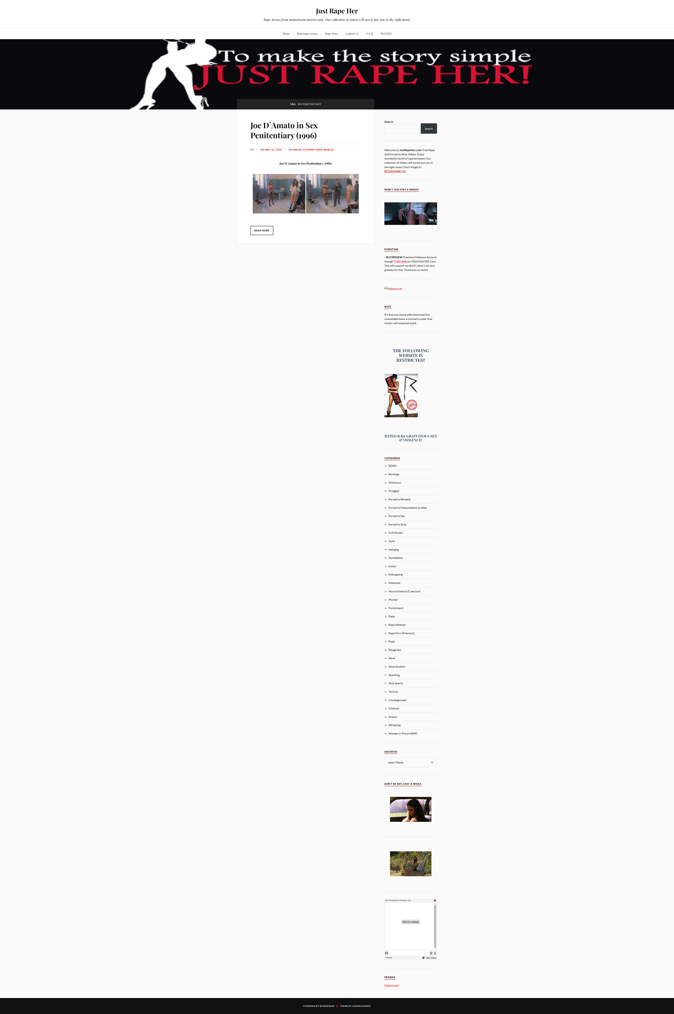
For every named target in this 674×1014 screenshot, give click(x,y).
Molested (394, 582)
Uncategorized (397, 700)
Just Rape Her (337, 10)
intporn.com (391, 985)
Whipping (395, 725)
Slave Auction (397, 666)
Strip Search (324, 149)
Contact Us (352, 33)
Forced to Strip (303, 149)
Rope (392, 641)
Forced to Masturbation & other (408, 507)
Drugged (394, 490)
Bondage (394, 474)
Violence (394, 708)
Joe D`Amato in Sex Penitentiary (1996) (284, 130)
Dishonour (395, 482)
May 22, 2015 (273, 149)
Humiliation (396, 557)
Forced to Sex (397, 516)
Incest (392, 566)
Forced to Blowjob (400, 499)
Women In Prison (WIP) (403, 733)
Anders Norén (361, 1006)
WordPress (327, 1006)
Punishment (396, 608)
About (285, 33)
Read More (261, 230)
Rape (392, 616)
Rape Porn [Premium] (402, 633)
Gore (392, 541)
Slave (392, 658)
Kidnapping (396, 574)
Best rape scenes (307, 33)
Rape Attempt (397, 624)
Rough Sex (395, 649)
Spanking (394, 675)
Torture (393, 691)
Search (388, 121)
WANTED (386, 33)
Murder (393, 599)
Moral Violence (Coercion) (404, 591)
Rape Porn (331, 33)
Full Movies (396, 532)
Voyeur (393, 716)
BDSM (393, 465)
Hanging (394, 549)
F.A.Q (369, 33)
